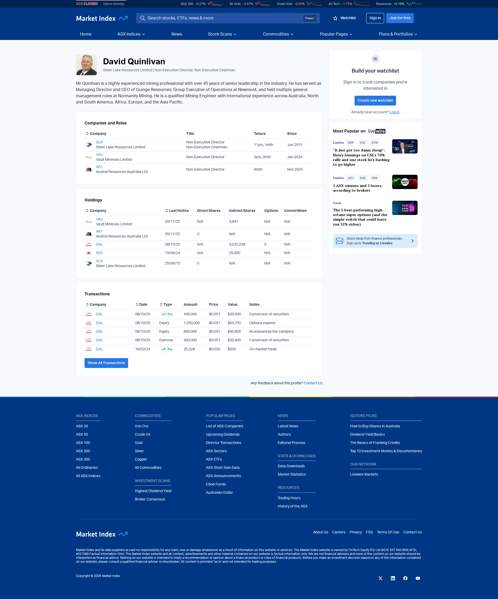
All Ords (235, 3)
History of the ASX (293, 506)
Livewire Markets (364, 474)
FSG (369, 532)
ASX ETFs (214, 459)
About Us (320, 532)
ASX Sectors (216, 451)
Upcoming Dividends (223, 434)
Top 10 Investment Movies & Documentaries (386, 451)
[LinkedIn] (393, 578)
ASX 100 (83, 443)
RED (99, 253)
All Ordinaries (87, 468)
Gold (138, 443)
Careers (338, 532)
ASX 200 (187, 3)
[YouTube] (418, 578)
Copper (141, 459)
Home (86, 34)
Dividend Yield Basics (367, 434)
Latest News (288, 426)
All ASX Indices (88, 476)
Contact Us (313, 383)
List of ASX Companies (224, 426)
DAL (99, 244)
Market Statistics (292, 474)
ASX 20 (82, 426)
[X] (380, 578)
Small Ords (284, 3)
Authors (284, 434)
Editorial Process (291, 443)
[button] (351, 143)
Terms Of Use (388, 532)
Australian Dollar (219, 492)
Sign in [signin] (375, 18)
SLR (99, 142)
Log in (394, 112)
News (176, 34)
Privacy (356, 532)
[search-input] (224, 18)
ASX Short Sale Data (223, 468)
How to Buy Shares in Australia (375, 426)
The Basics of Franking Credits (375, 443)
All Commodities (148, 468)
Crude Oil (142, 434)
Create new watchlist (375, 100)
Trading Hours (289, 498)
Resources (383, 3)
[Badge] (375, 59)
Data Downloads (291, 466)
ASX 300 (83, 459)
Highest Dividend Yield (153, 491)
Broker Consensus (150, 499)
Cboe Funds (216, 484)
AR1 (99, 167)
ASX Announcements (223, 476)
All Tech (334, 3)
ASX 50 (82, 434)
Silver (139, 451)
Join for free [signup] (400, 18)
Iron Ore (141, 426)
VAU (99, 155)
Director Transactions (223, 443)
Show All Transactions (106, 363)
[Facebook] (405, 578)
